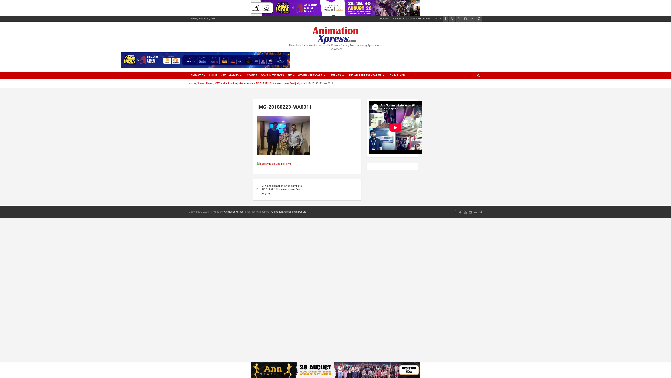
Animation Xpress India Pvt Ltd (288, 211)
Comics (252, 75)
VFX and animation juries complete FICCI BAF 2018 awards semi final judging (282, 189)
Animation (197, 75)
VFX (223, 75)
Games (234, 75)
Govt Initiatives (272, 75)
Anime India (398, 75)
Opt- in (437, 18)
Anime (213, 75)
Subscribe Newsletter (419, 18)
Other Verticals (310, 75)
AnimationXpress (234, 211)
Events (336, 75)
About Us (384, 18)
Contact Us (398, 18)
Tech (291, 75)
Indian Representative (365, 75)
